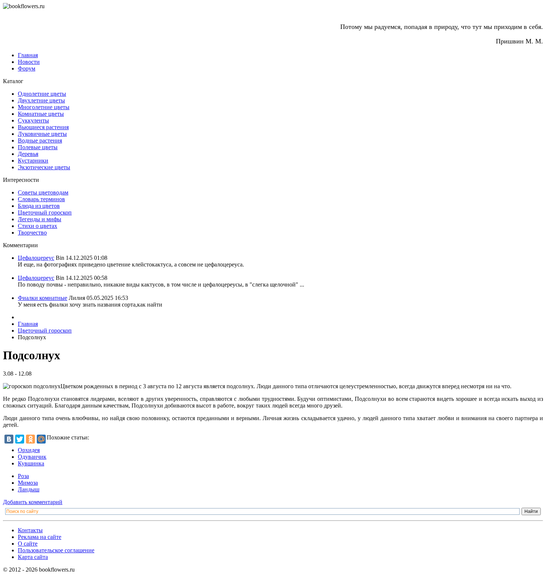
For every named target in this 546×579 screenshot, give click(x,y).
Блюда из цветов (39, 206)
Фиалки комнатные (42, 298)
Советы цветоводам (43, 192)
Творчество (32, 232)
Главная (28, 55)
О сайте (28, 543)
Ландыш (28, 489)
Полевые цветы (38, 147)
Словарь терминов (41, 199)
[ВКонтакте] (8, 439)
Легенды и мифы (39, 219)
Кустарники (33, 160)
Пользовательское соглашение (56, 550)
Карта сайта (33, 557)
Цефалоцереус (36, 258)
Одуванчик (32, 457)
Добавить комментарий (32, 502)
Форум (26, 68)
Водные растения (40, 140)
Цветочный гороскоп (45, 212)
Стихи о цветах (37, 226)
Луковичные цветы (42, 134)
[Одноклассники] (30, 439)
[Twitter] (19, 439)
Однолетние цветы (42, 94)
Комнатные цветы (41, 114)
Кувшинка (31, 463)
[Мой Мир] (41, 439)
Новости (29, 62)
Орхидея (29, 450)
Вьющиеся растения (43, 127)
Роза (23, 476)
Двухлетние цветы (41, 100)
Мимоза (28, 483)
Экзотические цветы (44, 167)
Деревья (28, 154)
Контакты (30, 530)
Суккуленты (33, 120)
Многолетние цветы (43, 107)
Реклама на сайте (39, 537)
